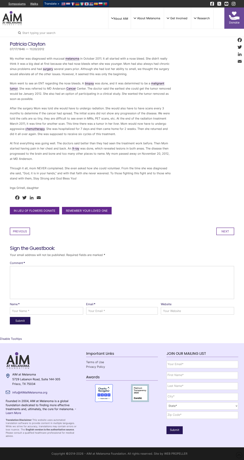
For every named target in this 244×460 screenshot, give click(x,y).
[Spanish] (96, 3)
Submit (174, 430)
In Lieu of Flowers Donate (34, 210)
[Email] (239, 61)
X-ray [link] (75, 148)
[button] (119, 18)
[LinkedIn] (239, 54)
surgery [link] (48, 69)
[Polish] (100, 3)
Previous (20, 231)
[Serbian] (91, 3)
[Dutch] (68, 3)
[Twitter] (239, 47)
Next (225, 231)
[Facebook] (239, 40)
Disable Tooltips (11, 338)
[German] (77, 3)
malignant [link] (157, 83)
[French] (73, 3)
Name (15, 304)
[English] (63, 3)
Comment (17, 263)
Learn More (13, 413)
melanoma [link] (72, 58)
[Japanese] (86, 3)
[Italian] (82, 3)
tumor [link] (14, 88)
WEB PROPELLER (175, 453)
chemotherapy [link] (35, 129)
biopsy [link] (89, 83)
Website (166, 304)
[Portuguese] (105, 3)
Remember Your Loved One (87, 210)
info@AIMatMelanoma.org (29, 392)
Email (90, 304)
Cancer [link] (71, 88)
